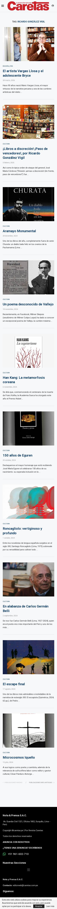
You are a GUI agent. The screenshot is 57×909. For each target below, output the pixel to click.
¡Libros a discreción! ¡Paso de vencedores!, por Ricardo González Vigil (25, 153)
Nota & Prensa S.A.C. (15, 815)
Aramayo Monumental (19, 231)
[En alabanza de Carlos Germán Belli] (28, 579)
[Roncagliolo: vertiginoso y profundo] (28, 502)
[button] (28, 869)
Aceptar (38, 906)
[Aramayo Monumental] (28, 204)
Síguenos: (8, 891)
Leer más (50, 906)
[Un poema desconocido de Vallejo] (28, 277)
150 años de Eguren (17, 455)
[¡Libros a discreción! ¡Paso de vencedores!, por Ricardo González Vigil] (28, 122)
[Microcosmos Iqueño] (28, 731)
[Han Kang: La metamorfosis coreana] (28, 351)
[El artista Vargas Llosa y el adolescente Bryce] (28, 44)
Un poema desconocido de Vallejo (28, 304)
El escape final (14, 684)
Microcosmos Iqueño (19, 757)
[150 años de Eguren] (28, 428)
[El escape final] (28, 657)
